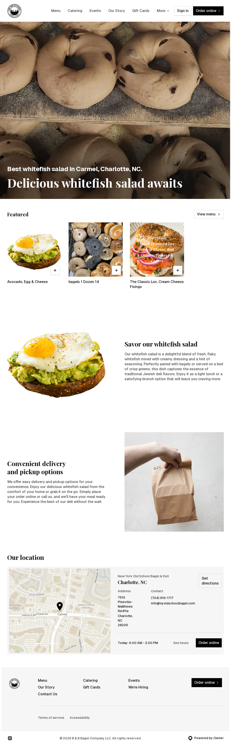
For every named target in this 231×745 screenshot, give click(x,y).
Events (95, 10)
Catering (75, 10)
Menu (55, 10)
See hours (181, 643)
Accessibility (80, 718)
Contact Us (47, 694)
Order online (209, 642)
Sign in (183, 10)
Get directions (210, 581)
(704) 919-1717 (162, 598)
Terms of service (51, 718)
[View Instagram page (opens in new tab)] (10, 738)
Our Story (116, 10)
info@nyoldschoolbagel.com (173, 603)
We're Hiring (138, 687)
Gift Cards (141, 10)
